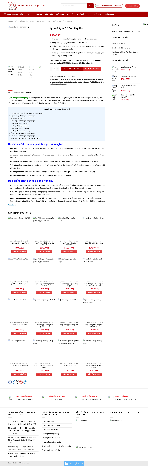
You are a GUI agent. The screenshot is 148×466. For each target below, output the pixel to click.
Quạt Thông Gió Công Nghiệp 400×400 (44, 285)
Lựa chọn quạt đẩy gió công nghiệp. (22, 136)
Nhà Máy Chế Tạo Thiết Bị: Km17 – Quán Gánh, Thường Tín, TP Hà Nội (21, 448)
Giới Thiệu (60, 14)
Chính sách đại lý (118, 44)
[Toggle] (139, 31)
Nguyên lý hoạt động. (17, 118)
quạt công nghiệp (58, 79)
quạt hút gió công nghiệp (69, 82)
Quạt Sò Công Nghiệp (96, 82)
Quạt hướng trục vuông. (21, 131)
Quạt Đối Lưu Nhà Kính (19, 325)
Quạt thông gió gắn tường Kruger (69, 285)
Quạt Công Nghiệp (38, 21)
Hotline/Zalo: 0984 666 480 (112, 6)
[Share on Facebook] (10, 382)
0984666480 (66, 63)
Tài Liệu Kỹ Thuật (83, 14)
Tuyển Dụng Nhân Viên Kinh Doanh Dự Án (125, 53)
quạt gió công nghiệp (88, 79)
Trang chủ (38, 14)
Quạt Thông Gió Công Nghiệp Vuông (44, 366)
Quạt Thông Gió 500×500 (19, 365)
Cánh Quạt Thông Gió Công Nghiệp (94, 366)
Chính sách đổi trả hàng (121, 48)
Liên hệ (70, 14)
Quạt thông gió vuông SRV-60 (19, 243)
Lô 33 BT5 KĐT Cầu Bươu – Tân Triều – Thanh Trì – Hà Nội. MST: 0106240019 (22, 422)
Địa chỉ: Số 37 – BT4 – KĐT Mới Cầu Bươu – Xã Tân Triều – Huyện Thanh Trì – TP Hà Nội (22, 430)
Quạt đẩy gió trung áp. (20, 126)
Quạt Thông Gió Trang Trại (19, 284)
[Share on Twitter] (13, 382)
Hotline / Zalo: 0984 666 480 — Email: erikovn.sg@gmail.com (22, 455)
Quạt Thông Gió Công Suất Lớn (94, 244)
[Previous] (12, 45)
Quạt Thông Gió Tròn (69, 365)
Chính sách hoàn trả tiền (51, 450)
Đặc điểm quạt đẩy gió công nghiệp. (22, 116)
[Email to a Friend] (17, 382)
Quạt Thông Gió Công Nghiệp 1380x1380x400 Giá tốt (94, 285)
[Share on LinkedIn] (24, 382)
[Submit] (90, 5)
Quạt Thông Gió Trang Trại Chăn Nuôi (94, 325)
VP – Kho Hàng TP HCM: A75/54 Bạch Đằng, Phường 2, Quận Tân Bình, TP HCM (22, 440)
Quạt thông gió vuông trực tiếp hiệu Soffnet (44, 325)
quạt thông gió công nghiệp (58, 84)
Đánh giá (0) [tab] (18, 92)
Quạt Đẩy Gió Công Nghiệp (73, 79)
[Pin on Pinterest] (21, 382)
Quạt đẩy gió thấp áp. (20, 128)
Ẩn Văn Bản (65, 109)
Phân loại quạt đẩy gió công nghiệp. (22, 121)
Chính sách (109, 14)
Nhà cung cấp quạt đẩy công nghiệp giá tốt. (24, 138)
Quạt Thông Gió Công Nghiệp (60, 21)
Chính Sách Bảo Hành (50, 429)
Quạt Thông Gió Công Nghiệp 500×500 (44, 244)
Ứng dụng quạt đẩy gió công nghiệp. (22, 133)
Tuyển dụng (97, 14)
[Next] (43, 45)
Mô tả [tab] (10, 92)
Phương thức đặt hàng (50, 434)
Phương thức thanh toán (51, 438)
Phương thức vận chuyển (51, 442)
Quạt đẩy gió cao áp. (20, 123)
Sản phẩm (49, 14)
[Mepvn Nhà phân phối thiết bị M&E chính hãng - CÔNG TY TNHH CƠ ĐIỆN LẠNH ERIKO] (12, 5)
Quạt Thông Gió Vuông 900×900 (69, 244)
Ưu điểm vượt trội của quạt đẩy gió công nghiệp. (26, 113)
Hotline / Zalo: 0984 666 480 (122, 31)
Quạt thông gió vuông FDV (69, 325)
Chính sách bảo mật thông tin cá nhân (56, 446)
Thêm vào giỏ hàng (72, 69)
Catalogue (27, 92)
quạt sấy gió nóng (83, 82)
